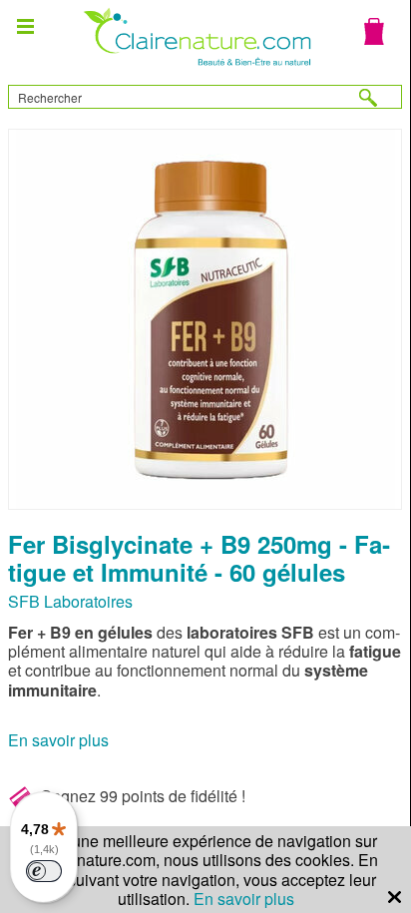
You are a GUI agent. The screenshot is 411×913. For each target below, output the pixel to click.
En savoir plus (58, 739)
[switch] (44, 871)
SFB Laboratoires (70, 601)
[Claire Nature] (195, 68)
